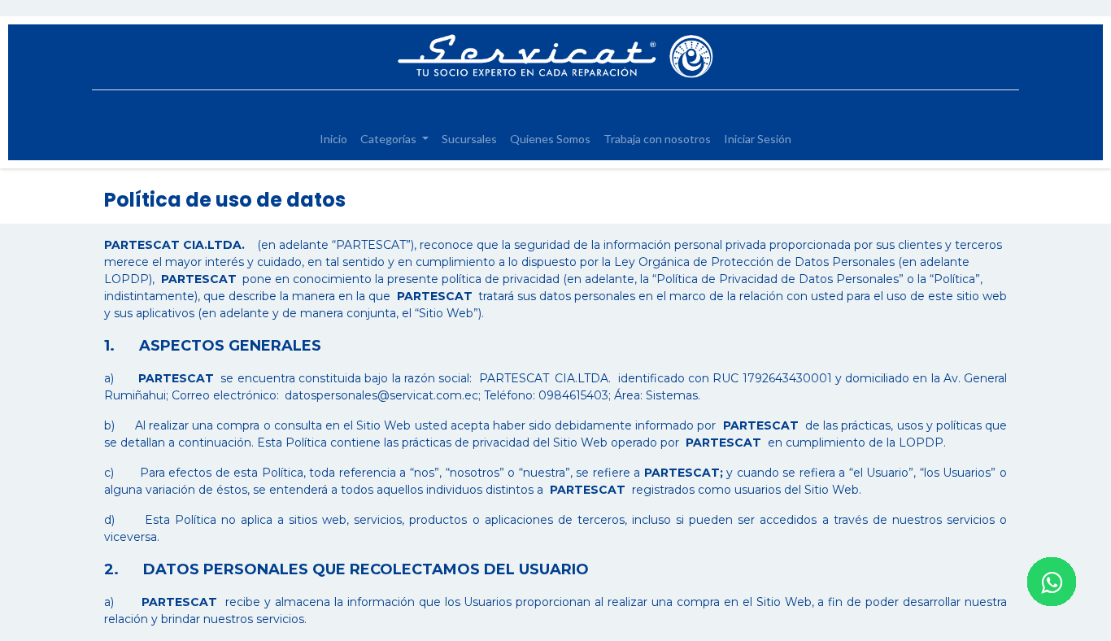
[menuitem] (333, 139)
